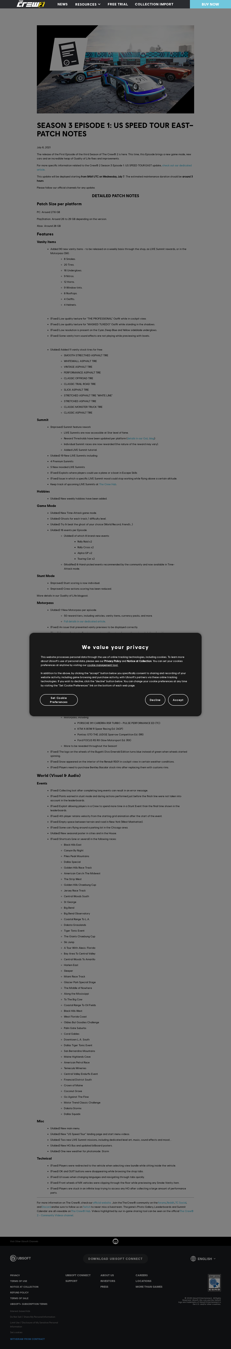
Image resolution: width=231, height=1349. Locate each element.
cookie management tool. (102, 664)
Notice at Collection (139, 660)
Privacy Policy (112, 660)
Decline (155, 699)
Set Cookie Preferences (59, 699)
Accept (178, 699)
